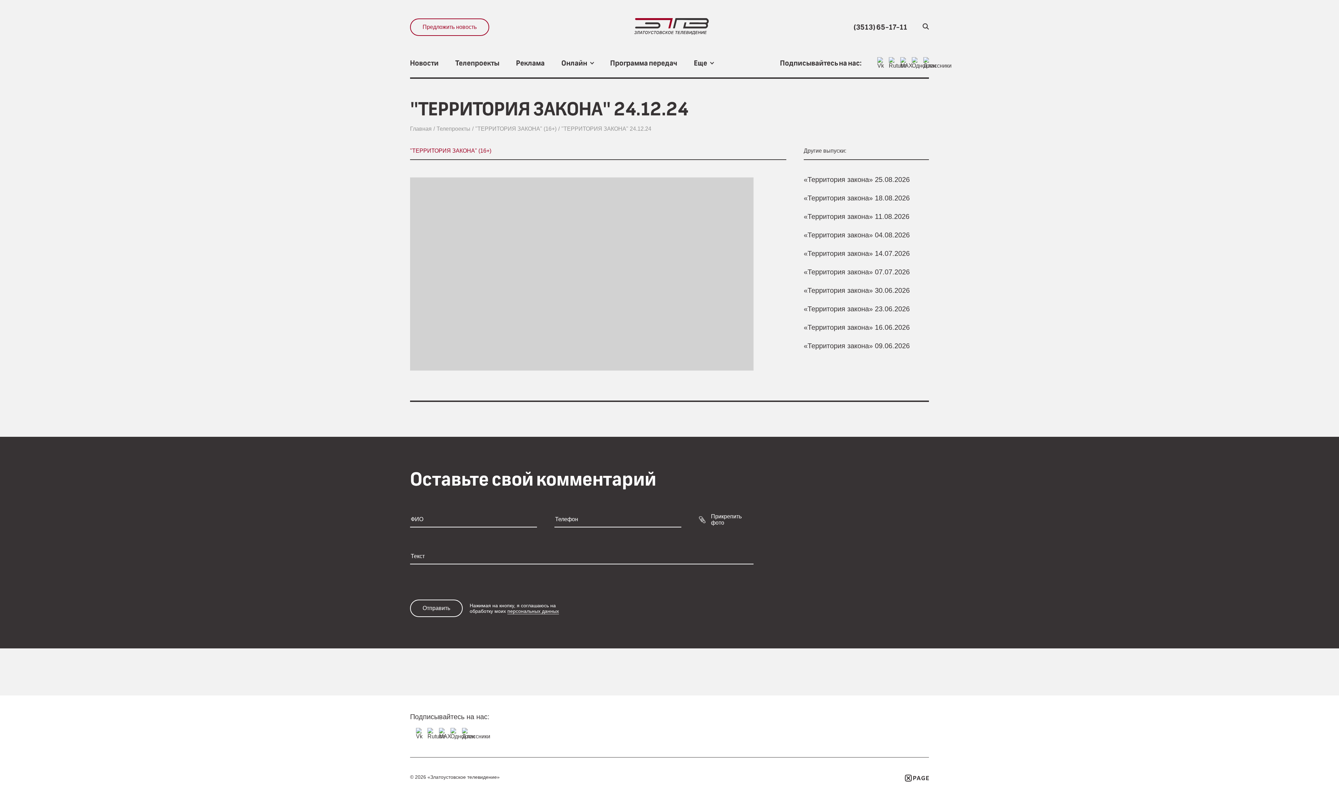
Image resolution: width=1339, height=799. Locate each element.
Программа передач (643, 63)
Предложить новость (450, 27)
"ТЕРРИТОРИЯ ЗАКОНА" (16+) (516, 129)
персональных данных (533, 611)
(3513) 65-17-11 (880, 27)
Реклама (530, 63)
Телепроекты (477, 63)
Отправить (436, 608)
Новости (424, 63)
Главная (421, 129)
